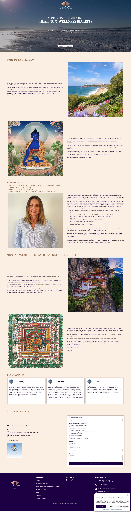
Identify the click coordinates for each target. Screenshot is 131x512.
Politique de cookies (106, 509)
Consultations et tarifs (42, 483)
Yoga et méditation (74, 436)
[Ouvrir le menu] (127, 5)
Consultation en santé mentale (77, 428)
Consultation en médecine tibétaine (78, 425)
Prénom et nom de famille (75, 417)
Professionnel (73, 445)
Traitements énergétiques (76, 435)
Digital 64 (75, 503)
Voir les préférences (123, 506)
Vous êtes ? (71, 441)
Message (71, 453)
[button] (128, 495)
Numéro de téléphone (74, 447)
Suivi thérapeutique (74, 427)
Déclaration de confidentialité (116, 509)
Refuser (112, 506)
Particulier (72, 443)
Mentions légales (41, 498)
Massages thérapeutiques (76, 433)
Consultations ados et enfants (77, 430)
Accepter (101, 506)
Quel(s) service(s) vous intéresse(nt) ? (78, 423)
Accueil (38, 480)
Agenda (38, 495)
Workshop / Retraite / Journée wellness (79, 438)
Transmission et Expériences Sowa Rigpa (47, 486)
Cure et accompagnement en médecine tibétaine (82, 432)
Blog (37, 492)
